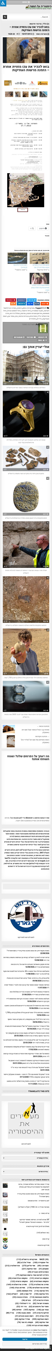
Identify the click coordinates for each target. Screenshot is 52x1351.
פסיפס (16, 1310)
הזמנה (19, 308)
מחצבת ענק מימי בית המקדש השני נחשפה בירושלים (26, 473)
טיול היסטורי (26, 310)
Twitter (30, 300)
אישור (24, 1339)
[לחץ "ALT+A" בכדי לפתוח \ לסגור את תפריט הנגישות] (3, 3)
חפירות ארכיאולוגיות (38, 1287)
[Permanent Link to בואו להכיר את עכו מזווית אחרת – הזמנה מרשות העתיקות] (26, 50)
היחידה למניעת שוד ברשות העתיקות (32, 1275)
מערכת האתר (41, 34)
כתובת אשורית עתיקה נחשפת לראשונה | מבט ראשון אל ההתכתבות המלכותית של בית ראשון (28, 1062)
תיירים (39, 319)
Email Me (41, 340)
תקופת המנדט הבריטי (38, 1325)
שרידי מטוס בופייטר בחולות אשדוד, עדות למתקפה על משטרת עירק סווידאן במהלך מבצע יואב (33, 1187)
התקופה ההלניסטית (17, 1278)
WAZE (44, 308)
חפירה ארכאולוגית (39, 1284)
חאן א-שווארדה (37, 310)
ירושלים (12, 1294)
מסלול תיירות (15, 313)
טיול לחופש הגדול (14, 310)
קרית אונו (45, 1239)
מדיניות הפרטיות (39, 1343)
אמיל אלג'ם (24, 1262)
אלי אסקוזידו (41, 1262)
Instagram (18, 337)
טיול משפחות (24, 1291)
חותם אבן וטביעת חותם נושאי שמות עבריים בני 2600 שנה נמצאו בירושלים (26, 715)
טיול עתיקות (41, 1294)
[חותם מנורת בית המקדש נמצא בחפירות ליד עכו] (39, 258)
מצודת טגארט (20, 1297)
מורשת (23, 313)
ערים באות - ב (44, 1213)
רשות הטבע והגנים (24, 1316)
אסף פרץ (43, 1265)
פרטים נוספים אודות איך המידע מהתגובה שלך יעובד (27, 819)
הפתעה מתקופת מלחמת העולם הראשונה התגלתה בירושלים (26, 625)
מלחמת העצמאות (39, 1297)
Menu (24, 2)
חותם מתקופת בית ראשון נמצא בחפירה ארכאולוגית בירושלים (26, 518)
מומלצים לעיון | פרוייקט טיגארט (37, 1226)
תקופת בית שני (25, 1322)
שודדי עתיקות (22, 1319)
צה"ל (10, 1313)
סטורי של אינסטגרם (39, 1306)
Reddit (44, 304)
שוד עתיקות (42, 1322)
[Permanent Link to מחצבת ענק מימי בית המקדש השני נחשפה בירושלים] (26, 458)
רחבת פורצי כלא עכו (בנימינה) (20, 266)
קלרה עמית (42, 1316)
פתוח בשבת (23, 1313)
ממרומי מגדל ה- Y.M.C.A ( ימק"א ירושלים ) (33, 1207)
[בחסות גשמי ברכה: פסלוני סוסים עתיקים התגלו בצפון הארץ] (39, 278)
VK (36, 304)
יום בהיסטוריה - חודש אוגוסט (38, 1200)
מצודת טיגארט (41, 1300)
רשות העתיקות (40, 1319)
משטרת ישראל (41, 1303)
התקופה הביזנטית (39, 1278)
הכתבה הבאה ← (43, 726)
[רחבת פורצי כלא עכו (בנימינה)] (17, 258)
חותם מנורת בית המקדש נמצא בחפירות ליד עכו (41, 266)
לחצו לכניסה (26, 1144)
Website (41, 337)
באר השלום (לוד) (43, 1232)
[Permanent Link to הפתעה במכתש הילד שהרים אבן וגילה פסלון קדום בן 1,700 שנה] (26, 652)
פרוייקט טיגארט (43, 1245)
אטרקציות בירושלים (26, 1259)
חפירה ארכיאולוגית (16, 1284)
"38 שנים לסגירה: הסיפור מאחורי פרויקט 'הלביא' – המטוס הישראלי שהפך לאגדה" (34, 1221)
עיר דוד (21, 1306)
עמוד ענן (11, 316)
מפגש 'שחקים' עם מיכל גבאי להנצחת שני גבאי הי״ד (30, 1067)
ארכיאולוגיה (12, 1265)
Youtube (30, 337)
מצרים (26, 1300)
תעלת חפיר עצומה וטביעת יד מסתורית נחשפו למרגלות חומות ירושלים (26, 571)
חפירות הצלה (17, 1287)
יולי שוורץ (26, 1294)
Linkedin (20, 304)
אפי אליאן (28, 1265)
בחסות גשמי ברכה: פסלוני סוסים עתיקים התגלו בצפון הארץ (40, 287)
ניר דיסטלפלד (23, 1303)
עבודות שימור (24, 316)
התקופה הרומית (19, 1281)
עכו (16, 316)
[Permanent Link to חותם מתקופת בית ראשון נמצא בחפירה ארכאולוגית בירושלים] (26, 496)
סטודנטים (33, 316)
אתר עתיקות (29, 1269)
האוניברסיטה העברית (38, 1272)
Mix (12, 304)
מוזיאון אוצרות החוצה (34, 313)
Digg (29, 304)
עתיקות (29, 1310)
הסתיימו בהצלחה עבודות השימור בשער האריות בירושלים (26, 387)
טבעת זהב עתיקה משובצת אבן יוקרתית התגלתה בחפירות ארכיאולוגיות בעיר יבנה (26, 441)
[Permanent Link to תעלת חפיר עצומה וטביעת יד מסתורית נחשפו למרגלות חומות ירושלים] (26, 544)
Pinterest (9, 300)
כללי (45, 23)
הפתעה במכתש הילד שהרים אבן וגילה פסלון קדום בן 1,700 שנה (26, 677)
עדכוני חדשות (36, 23)
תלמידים (32, 319)
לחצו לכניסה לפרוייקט (26, 937)
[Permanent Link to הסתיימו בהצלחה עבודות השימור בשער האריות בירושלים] (26, 367)
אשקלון (44, 1269)
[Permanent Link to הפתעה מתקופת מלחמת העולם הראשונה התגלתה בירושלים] (26, 599)
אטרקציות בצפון (28, 308)
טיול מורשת (41, 1291)
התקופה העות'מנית (39, 1281)
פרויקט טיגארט (41, 1313)
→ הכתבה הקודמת (42, 736)
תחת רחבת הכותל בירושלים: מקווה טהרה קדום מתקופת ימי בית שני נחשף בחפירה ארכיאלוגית (27, 1034)
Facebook (21, 300)
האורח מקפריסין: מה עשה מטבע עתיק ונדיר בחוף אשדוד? (28, 950)
